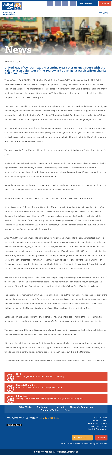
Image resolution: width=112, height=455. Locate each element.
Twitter (73, 3)
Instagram (50, 3)
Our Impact (43, 407)
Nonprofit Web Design (44, 452)
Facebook (65, 3)
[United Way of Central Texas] (12, 9)
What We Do (25, 407)
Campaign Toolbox (50, 410)
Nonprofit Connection (81, 407)
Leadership (59, 407)
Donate (105, 3)
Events (67, 410)
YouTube (58, 3)
